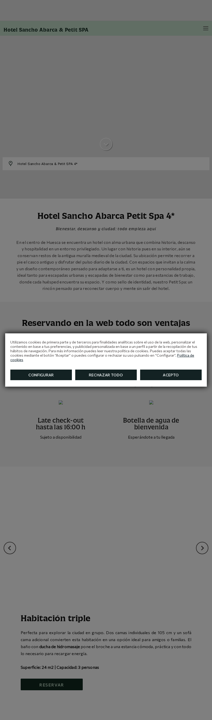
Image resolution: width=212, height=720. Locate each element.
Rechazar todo (106, 375)
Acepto (171, 375)
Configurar (41, 375)
